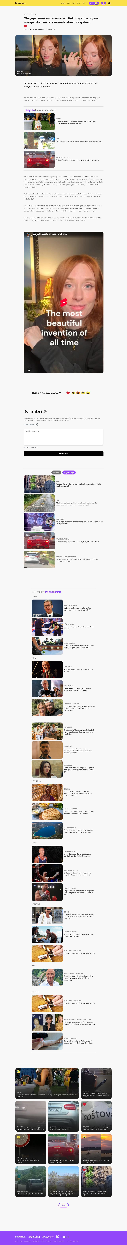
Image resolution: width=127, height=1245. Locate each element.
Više (63, 1205)
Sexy (84, 3)
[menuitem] (109, 3)
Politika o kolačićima (73, 1241)
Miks (68, 3)
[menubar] (109, 3)
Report (79, 3)
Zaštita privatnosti (58, 1241)
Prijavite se (63, 454)
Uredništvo (18, 1241)
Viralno (63, 3)
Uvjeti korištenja (46, 1241)
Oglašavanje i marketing (31, 1241)
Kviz (73, 3)
